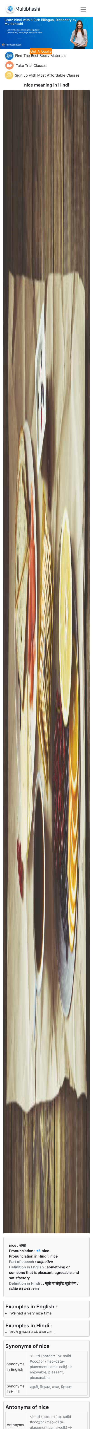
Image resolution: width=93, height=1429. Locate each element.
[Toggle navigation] (83, 9)
